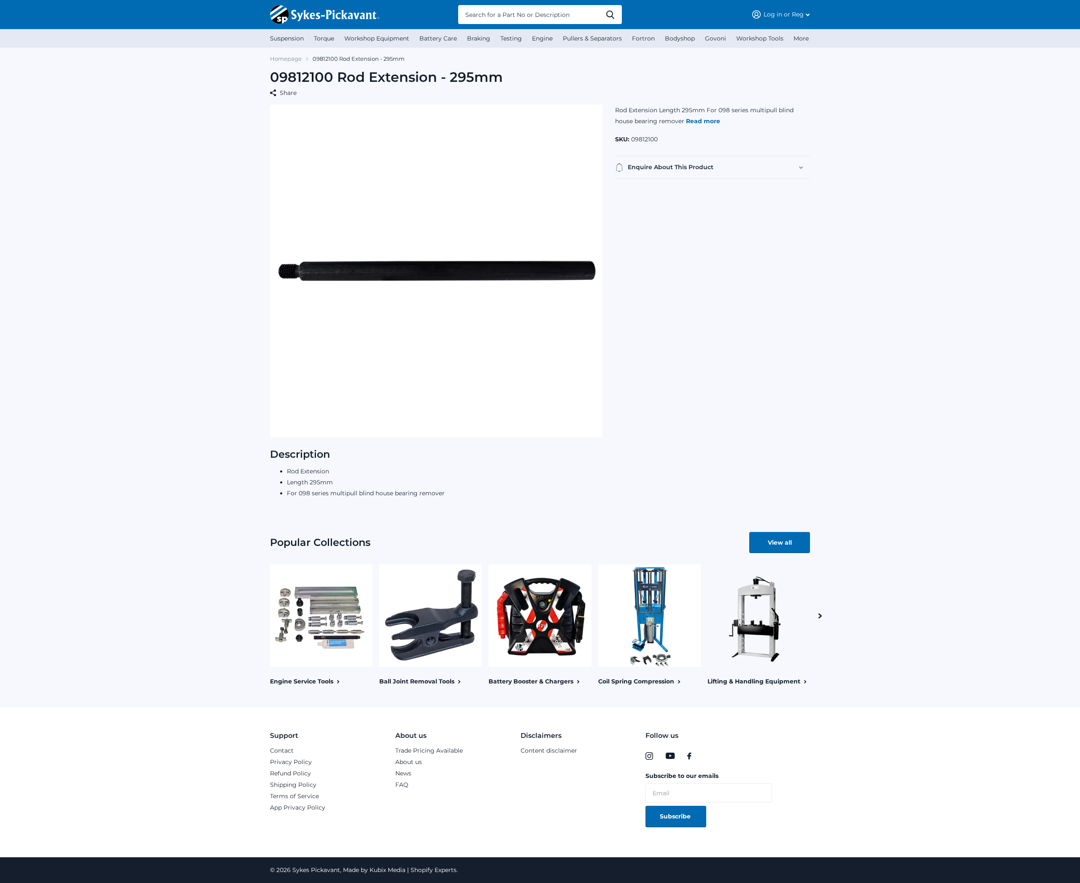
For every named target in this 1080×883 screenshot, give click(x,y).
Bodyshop (680, 38)
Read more (703, 121)
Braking (478, 38)
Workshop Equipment (376, 38)
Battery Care (438, 38)
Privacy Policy (291, 762)
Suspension (287, 38)
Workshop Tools (759, 38)
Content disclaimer (549, 750)
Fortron (643, 38)
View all (780, 542)
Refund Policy (290, 773)
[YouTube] (670, 756)
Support (284, 736)
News (403, 773)
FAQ (401, 784)
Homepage (286, 58)
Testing (511, 38)
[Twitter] (706, 756)
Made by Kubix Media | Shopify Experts (398, 870)
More (801, 38)
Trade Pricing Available (429, 750)
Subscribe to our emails (681, 776)
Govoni (715, 38)
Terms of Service (294, 796)
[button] (820, 615)
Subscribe (676, 816)
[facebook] (689, 756)
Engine (542, 38)
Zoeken (610, 14)
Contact (282, 750)
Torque (324, 38)
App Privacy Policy (297, 807)
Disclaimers (541, 736)
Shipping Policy (293, 784)
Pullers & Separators (592, 38)
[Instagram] (649, 756)
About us (411, 736)
